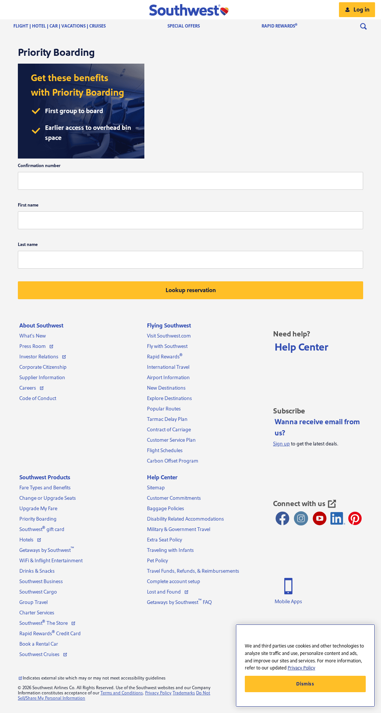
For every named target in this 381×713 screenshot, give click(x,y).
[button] (191, 9)
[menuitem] (67, 26)
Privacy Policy (158, 693)
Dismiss (305, 684)
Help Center (302, 347)
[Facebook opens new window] (282, 518)
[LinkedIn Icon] (338, 518)
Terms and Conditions (121, 693)
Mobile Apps (288, 601)
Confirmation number (39, 166)
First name (28, 205)
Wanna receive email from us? (317, 427)
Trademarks (184, 693)
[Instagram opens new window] (301, 518)
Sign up (281, 444)
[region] (305, 665)
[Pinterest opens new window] (355, 518)
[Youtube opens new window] (319, 518)
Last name (28, 244)
